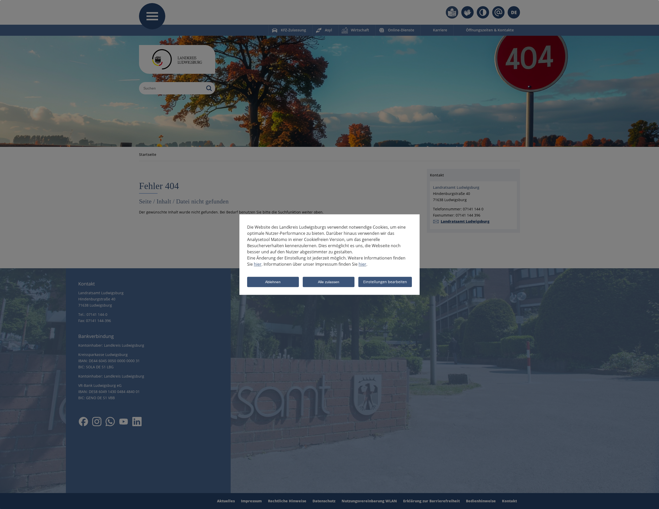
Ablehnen (273, 282)
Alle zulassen (328, 282)
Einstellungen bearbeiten (385, 281)
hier (258, 264)
